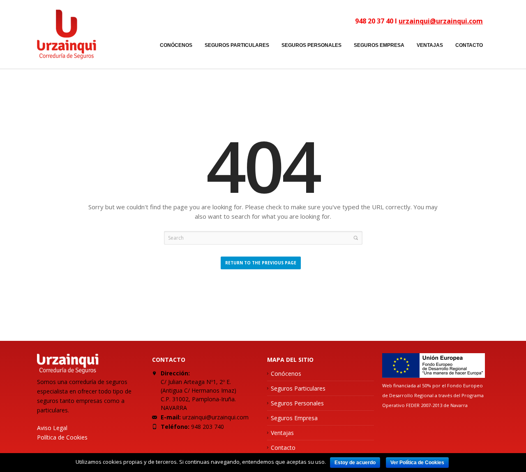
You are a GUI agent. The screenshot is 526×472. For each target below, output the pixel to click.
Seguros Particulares (298, 388)
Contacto (283, 447)
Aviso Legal (52, 428)
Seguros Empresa (294, 418)
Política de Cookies (62, 437)
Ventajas (282, 433)
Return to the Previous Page (260, 263)
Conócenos (286, 373)
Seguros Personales (297, 403)
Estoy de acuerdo (355, 462)
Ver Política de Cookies (417, 462)
